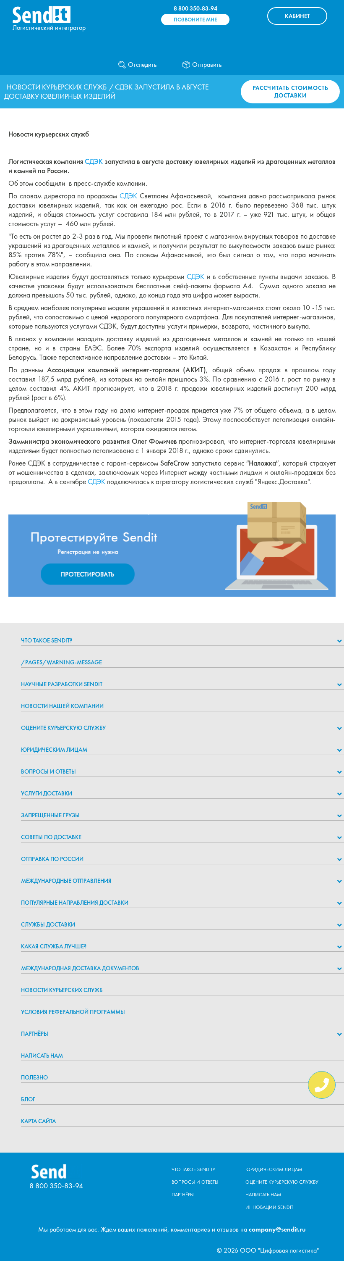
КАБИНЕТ (297, 16)
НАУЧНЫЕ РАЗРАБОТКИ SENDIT (61, 684)
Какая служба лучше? (53, 946)
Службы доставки (48, 924)
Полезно (34, 1077)
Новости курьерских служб (57, 87)
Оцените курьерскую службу (63, 728)
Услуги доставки (46, 793)
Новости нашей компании (62, 706)
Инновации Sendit (269, 1207)
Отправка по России (52, 859)
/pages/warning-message (61, 662)
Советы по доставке (51, 837)
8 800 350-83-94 (195, 8)
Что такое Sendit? (46, 640)
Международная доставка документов (80, 968)
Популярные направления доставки (74, 902)
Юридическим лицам (54, 749)
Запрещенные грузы (50, 815)
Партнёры (34, 1033)
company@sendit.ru (277, 1229)
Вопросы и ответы (48, 771)
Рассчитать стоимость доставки (290, 91)
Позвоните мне (195, 19)
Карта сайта (38, 1121)
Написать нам (42, 1055)
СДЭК (94, 161)
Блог (28, 1099)
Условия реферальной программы (73, 1012)
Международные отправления (66, 881)
